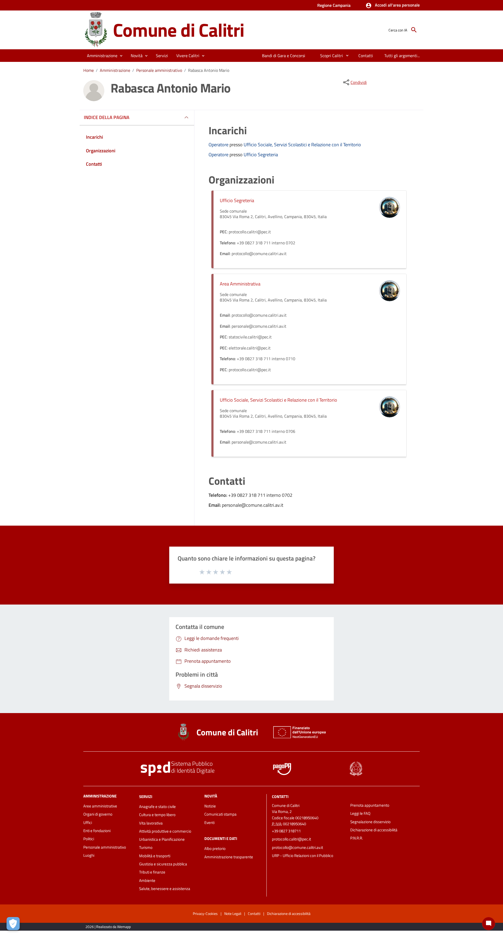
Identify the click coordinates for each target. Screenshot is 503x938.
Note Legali (232, 913)
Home (88, 70)
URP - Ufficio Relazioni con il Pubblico (302, 856)
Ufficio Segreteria (261, 154)
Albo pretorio (215, 848)
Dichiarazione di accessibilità (373, 830)
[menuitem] (284, 55)
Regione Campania (334, 5)
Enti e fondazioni (97, 831)
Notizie (210, 806)
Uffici (87, 823)
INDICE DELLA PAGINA (106, 117)
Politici (88, 839)
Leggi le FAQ (360, 813)
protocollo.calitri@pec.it (291, 839)
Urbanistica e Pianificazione (162, 839)
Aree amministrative (100, 806)
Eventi (209, 823)
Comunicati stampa (220, 814)
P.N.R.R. (356, 838)
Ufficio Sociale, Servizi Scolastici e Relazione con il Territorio (302, 144)
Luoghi (88, 855)
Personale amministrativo (159, 70)
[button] (392, 5)
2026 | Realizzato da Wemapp (108, 926)
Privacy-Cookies (205, 913)
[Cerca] (414, 30)
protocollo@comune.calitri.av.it (297, 847)
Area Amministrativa (240, 283)
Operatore (219, 144)
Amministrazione (115, 70)
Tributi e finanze (152, 872)
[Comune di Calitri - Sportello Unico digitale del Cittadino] (95, 29)
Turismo (145, 847)
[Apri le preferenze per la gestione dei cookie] (13, 923)
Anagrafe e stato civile (157, 807)
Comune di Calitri (178, 29)
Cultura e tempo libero (157, 815)
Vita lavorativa (151, 823)
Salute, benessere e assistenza (164, 889)
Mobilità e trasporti (154, 856)
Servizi (145, 797)
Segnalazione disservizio (370, 822)
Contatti (280, 797)
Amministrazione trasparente (228, 857)
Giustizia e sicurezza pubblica (163, 864)
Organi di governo (97, 814)
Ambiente (147, 880)
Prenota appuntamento (369, 805)
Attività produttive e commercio (165, 831)
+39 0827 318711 (286, 831)
